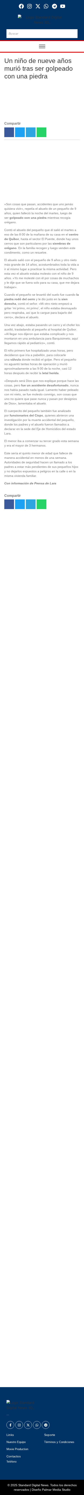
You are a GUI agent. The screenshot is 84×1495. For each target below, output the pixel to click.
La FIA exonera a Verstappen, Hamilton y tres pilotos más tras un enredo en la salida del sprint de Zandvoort (40, 663)
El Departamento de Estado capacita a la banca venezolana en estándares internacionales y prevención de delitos (42, 1246)
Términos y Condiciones (59, 1442)
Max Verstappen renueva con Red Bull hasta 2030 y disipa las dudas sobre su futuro (39, 1373)
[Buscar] (73, 33)
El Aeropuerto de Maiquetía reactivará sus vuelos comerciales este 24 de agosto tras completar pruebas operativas (41, 568)
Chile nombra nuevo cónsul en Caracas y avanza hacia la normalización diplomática (35, 1346)
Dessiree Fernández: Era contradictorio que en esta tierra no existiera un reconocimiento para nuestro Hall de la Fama (39, 728)
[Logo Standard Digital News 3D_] (42, 20)
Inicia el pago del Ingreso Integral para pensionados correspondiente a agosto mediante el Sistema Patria (41, 860)
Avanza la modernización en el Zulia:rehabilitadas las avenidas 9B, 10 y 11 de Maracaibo (41, 538)
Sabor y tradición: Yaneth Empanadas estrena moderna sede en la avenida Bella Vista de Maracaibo (38, 696)
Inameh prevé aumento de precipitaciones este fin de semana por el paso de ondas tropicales (40, 1281)
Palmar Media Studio (56, 1489)
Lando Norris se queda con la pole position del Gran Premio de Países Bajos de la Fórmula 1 (39, 633)
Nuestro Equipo (16, 1442)
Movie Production (17, 1449)
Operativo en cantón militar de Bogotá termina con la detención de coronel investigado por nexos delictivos (39, 761)
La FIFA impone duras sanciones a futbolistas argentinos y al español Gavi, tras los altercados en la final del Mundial (40, 1316)
